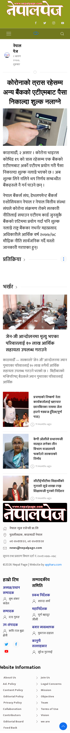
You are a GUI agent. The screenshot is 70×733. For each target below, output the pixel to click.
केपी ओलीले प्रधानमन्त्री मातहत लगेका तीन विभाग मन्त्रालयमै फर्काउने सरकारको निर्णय (48, 449)
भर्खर (8, 286)
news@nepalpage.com (26, 548)
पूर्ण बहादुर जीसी (41, 617)
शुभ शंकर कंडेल (11, 601)
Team (44, 702)
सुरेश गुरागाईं (45, 652)
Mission (46, 690)
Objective (47, 696)
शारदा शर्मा (44, 601)
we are (45, 721)
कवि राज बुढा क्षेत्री (13, 633)
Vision (45, 715)
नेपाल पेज (17, 49)
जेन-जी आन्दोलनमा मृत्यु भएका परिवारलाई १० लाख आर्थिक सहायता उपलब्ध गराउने (32, 343)
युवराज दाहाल (45, 633)
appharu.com (53, 564)
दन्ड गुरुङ (14, 617)
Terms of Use (49, 709)
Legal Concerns (51, 683)
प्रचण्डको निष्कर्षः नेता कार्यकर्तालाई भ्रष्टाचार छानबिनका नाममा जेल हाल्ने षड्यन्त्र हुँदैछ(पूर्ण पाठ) (47, 407)
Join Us (45, 677)
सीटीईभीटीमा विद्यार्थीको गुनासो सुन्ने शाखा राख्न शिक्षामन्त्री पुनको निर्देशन (48, 486)
